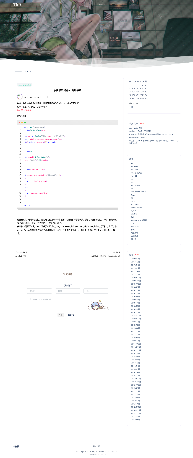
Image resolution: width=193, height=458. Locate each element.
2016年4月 (135, 303)
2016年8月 (135, 290)
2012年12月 (136, 407)
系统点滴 (134, 236)
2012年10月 (136, 413)
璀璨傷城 (134, 233)
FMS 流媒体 (135, 185)
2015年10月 (136, 319)
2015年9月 (135, 322)
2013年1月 (135, 404)
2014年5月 (135, 363)
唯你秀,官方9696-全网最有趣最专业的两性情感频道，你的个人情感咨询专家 (154, 142)
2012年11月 (136, 410)
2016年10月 (136, 284)
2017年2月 (135, 271)
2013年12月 (136, 379)
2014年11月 (136, 347)
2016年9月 (135, 287)
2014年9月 (135, 353)
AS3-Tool (134, 170)
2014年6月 (135, 360)
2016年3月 (135, 306)
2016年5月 (135, 300)
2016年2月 (135, 309)
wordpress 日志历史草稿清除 (140, 131)
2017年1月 (135, 274)
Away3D (134, 176)
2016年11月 (136, 281)
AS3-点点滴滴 (25, 85)
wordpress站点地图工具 (138, 137)
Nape (133, 195)
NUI (132, 198)
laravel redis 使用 (135, 128)
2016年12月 (136, 278)
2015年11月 (136, 316)
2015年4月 (135, 338)
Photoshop (135, 204)
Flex (132, 182)
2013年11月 (136, 382)
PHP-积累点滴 (136, 208)
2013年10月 (136, 385)
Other (133, 201)
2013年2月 (135, 401)
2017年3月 (135, 268)
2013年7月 (135, 394)
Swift (133, 217)
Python (133, 211)
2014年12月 (136, 344)
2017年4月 (135, 265)
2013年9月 (135, 388)
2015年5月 (135, 334)
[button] (61, 315)
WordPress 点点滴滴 (139, 220)
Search (102, 4)
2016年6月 (135, 297)
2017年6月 (135, 262)
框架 (133, 230)
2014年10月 (136, 350)
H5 (132, 189)
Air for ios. (135, 167)
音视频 (133, 239)
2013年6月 (135, 398)
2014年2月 (135, 372)
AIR (132, 163)
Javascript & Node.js (138, 192)
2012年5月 (135, 420)
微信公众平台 (136, 226)
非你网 (17, 4)
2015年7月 (135, 328)
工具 (133, 223)
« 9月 (131, 107)
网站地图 (96, 446)
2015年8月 (135, 325)
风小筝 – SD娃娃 (24, 110)
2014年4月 (135, 366)
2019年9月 (135, 259)
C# (132, 179)
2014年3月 (135, 369)
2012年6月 (135, 416)
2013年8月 (135, 391)
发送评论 (71, 315)
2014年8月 (135, 357)
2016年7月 (135, 293)
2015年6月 (135, 331)
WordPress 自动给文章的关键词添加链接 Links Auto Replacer (152, 134)
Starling (134, 214)
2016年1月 (135, 312)
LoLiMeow (112, 452)
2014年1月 (135, 375)
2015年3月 (135, 341)
